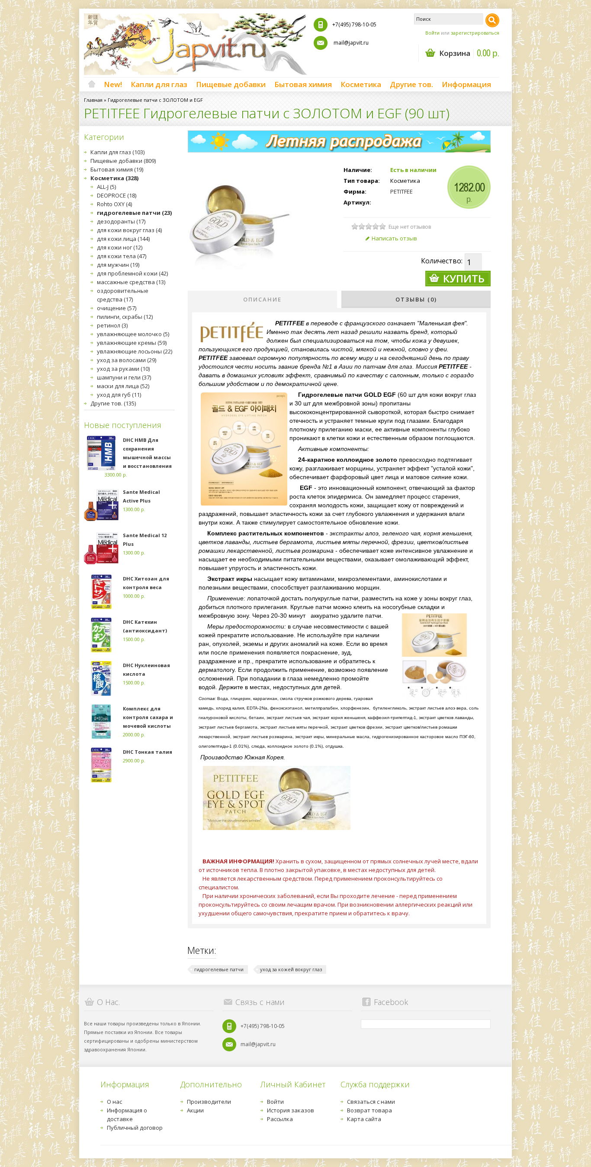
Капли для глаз (159, 84)
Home (92, 84)
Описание (262, 299)
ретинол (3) (112, 325)
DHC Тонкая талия (147, 752)
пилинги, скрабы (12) (125, 317)
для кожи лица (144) (123, 239)
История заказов (290, 1110)
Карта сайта (364, 1119)
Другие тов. (411, 84)
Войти (432, 32)
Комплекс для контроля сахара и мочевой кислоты (148, 717)
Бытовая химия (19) (116, 169)
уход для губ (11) (119, 395)
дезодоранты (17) (121, 221)
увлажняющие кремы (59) (132, 343)
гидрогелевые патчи (219, 969)
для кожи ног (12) (119, 247)
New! (113, 84)
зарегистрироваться (475, 32)
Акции (195, 1110)
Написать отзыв (394, 238)
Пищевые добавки (231, 84)
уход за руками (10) (123, 369)
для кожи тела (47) (121, 256)
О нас (114, 1101)
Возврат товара (369, 1110)
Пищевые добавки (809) (123, 161)
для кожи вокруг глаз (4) (129, 230)
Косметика (360, 84)
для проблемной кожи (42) (132, 273)
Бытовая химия (303, 84)
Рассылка (280, 1119)
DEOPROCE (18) (116, 195)
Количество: (442, 261)
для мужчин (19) (118, 265)
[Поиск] (492, 20)
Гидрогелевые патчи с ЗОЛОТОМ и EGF (155, 100)
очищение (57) (116, 308)
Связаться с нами (371, 1101)
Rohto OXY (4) (114, 204)
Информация (466, 84)
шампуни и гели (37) (124, 377)
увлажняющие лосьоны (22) (134, 351)
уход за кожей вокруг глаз (291, 969)
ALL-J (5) (106, 187)
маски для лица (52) (123, 386)
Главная (93, 100)
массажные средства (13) (131, 282)
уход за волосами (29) (126, 360)
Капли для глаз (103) (117, 152)
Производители (209, 1101)
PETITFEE (401, 191)
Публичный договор (135, 1127)
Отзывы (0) (416, 299)
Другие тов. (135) (113, 403)
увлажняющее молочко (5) (133, 334)
